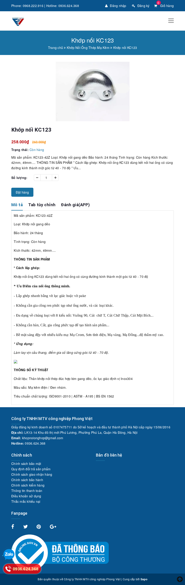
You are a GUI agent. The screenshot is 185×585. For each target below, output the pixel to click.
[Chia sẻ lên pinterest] (39, 527)
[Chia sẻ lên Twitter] (26, 527)
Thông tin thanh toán (26, 490)
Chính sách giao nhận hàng (31, 474)
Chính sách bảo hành (27, 480)
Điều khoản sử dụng (26, 496)
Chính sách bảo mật (26, 463)
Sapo (144, 579)
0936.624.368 (68, 5)
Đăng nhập (118, 5)
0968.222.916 (33, 5)
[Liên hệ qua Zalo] (9, 554)
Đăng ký (143, 5)
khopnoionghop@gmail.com (42, 438)
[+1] (53, 527)
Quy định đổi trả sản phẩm (31, 469)
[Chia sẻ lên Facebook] (13, 527)
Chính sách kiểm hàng (27, 485)
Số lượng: (19, 177)
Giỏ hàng (165, 5)
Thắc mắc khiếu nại (25, 501)
